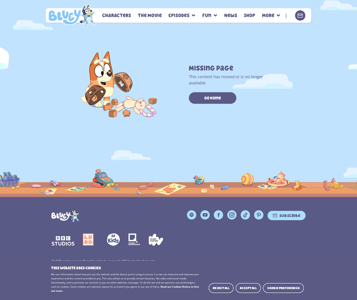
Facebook (218, 215)
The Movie (150, 16)
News (230, 16)
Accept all (248, 288)
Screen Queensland (134, 239)
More (268, 16)
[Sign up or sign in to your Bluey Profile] (300, 15)
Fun (206, 16)
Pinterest (258, 215)
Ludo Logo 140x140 (88, 239)
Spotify (191, 215)
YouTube (205, 215)
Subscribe (289, 215)
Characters (116, 16)
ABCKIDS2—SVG (113, 239)
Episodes (178, 16)
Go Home (212, 98)
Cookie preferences (283, 288)
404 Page (72, 15)
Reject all (221, 288)
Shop (249, 16)
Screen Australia (156, 239)
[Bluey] (65, 215)
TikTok (245, 215)
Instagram (232, 215)
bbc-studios (63, 239)
